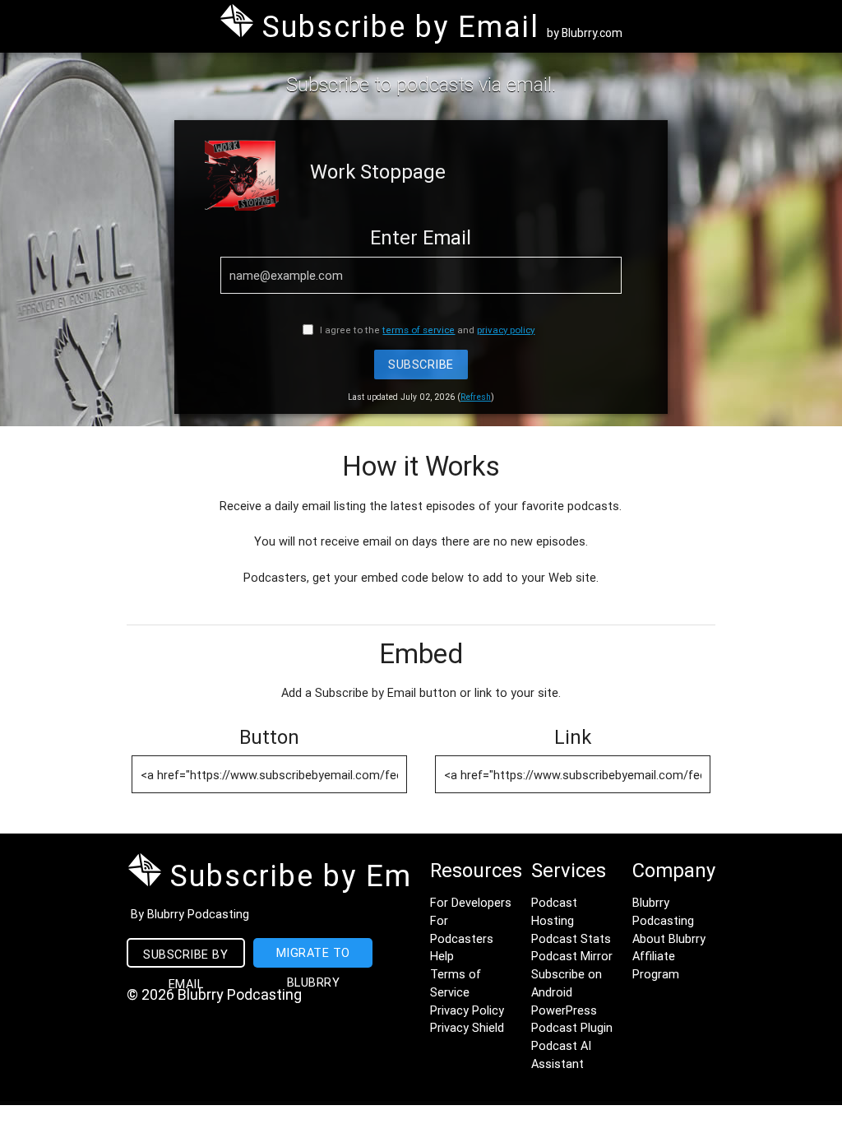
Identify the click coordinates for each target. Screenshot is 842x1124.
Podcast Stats (571, 938)
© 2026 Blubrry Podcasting (214, 994)
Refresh (475, 397)
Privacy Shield (467, 1027)
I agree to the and (425, 329)
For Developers (470, 902)
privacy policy (505, 329)
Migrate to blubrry (313, 956)
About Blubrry (669, 938)
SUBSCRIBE (421, 364)
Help (442, 956)
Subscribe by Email (185, 957)
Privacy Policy (467, 1010)
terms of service (418, 329)
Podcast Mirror (572, 956)
